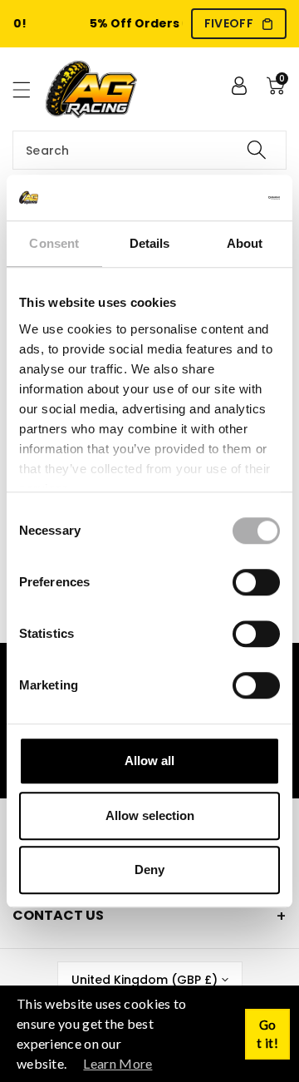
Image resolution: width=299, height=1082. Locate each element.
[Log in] (239, 85)
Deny (149, 869)
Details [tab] (150, 243)
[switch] (256, 582)
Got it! (267, 1034)
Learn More (117, 1063)
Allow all (149, 760)
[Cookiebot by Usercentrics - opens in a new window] (211, 198)
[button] (29, 89)
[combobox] (149, 150)
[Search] (257, 150)
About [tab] (245, 243)
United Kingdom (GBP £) (144, 979)
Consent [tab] (54, 243)
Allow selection (149, 815)
